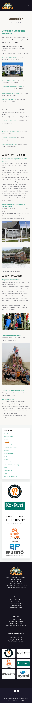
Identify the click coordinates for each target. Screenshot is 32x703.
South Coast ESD (8, 399)
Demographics (8, 436)
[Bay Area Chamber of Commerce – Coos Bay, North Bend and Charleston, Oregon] (7, 5)
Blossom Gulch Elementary (11, 93)
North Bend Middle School (11, 131)
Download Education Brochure (13, 32)
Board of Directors (16, 600)
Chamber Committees (16, 604)
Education (7, 442)
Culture (6, 433)
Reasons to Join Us (16, 623)
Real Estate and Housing (11, 465)
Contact (19, 695)
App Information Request (16, 641)
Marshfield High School (9, 57)
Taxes (5, 467)
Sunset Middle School (9, 80)
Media (5, 456)
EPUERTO (22, 700)
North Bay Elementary (9, 144)
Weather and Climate (10, 476)
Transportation (8, 470)
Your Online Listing (16, 637)
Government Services (10, 448)
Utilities (6, 473)
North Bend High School (10, 121)
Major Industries (9, 453)
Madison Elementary (9, 99)
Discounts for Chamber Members (16, 625)
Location (6, 450)
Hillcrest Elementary (9, 138)
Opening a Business (10, 462)
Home (11, 22)
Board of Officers (16, 602)
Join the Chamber (16, 619)
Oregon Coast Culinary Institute (13, 390)
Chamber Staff (16, 606)
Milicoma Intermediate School (12, 86)
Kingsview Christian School (11, 280)
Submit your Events (16, 639)
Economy (7, 439)
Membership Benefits (16, 621)
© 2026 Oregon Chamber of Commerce (13, 698)
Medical (6, 459)
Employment (8, 445)
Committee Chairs (16, 607)
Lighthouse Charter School (11, 335)
